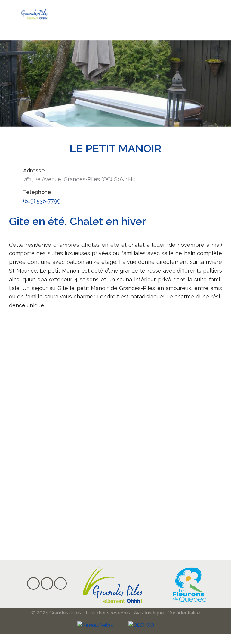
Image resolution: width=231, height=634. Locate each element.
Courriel (177, 538)
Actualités (181, 493)
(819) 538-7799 (41, 201)
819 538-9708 (48, 486)
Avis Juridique (149, 613)
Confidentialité (184, 613)
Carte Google (187, 516)
